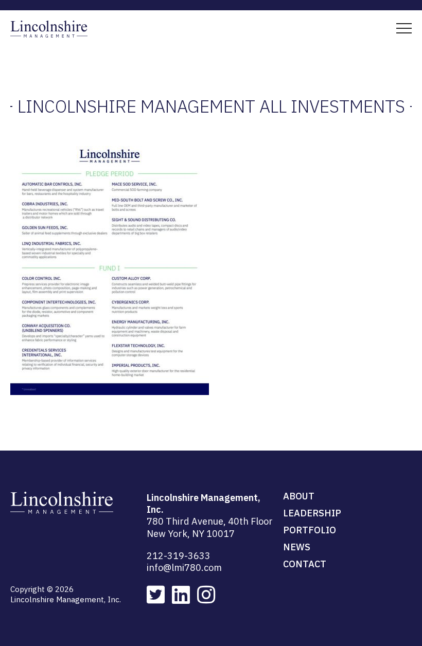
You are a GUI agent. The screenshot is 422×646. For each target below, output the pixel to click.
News (296, 547)
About (298, 496)
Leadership (312, 513)
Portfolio (309, 530)
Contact (304, 564)
